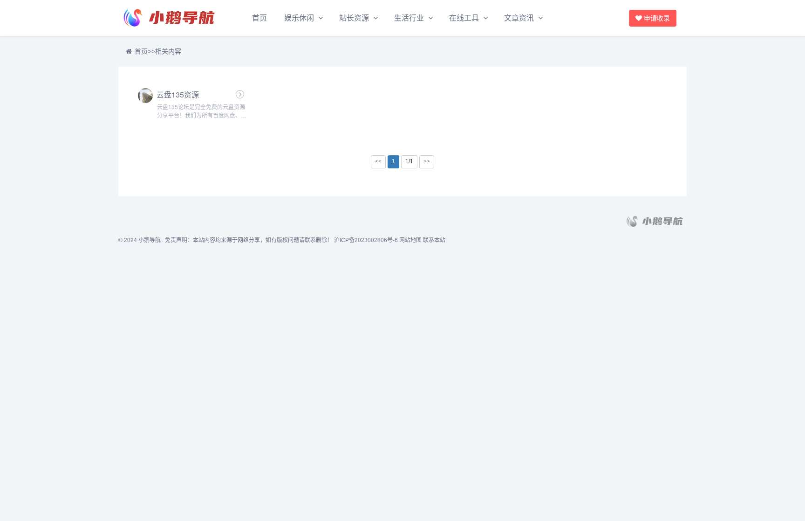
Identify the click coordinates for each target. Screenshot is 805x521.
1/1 (409, 161)
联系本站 (434, 240)
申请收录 (660, 18)
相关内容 (168, 51)
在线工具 (464, 18)
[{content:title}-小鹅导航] (169, 18)
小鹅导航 (149, 240)
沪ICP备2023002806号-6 (366, 240)
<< (378, 161)
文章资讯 (519, 18)
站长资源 (354, 18)
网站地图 (410, 240)
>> (426, 161)
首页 (259, 18)
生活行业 (409, 18)
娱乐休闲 (299, 18)
